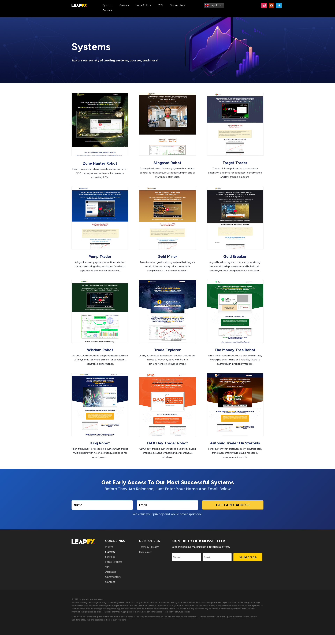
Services (124, 5)
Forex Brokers (143, 5)
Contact (107, 10)
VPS (160, 5)
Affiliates (110, 572)
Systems (107, 5)
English (213, 5)
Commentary (177, 5)
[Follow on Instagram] (264, 5)
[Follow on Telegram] (279, 5)
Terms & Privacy (149, 546)
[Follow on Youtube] (271, 5)
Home (109, 546)
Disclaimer (145, 552)
